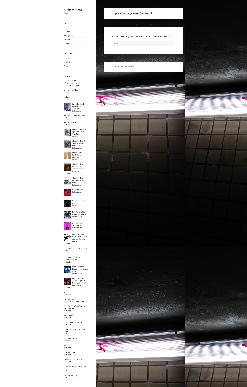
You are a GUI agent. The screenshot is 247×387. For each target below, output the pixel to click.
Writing (67, 43)
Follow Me (67, 32)
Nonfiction (67, 62)
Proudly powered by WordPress (123, 67)
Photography (68, 36)
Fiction (66, 58)
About (66, 28)
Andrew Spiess (73, 9)
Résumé (67, 39)
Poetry (66, 66)
